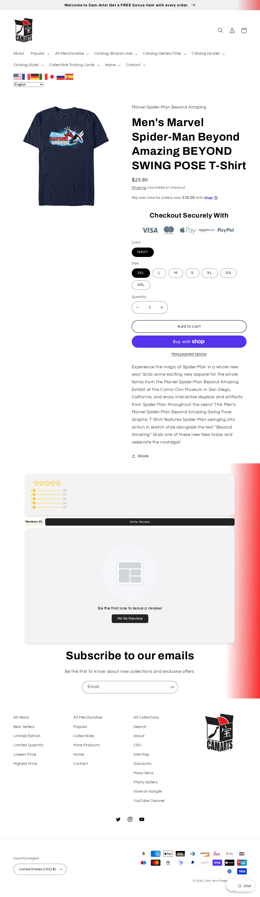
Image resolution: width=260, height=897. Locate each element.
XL (209, 273)
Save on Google (148, 791)
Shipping (139, 187)
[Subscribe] (172, 687)
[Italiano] (43, 76)
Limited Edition (26, 736)
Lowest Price (25, 754)
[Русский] (61, 76)
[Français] (26, 76)
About (139, 736)
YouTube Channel (149, 801)
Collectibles (83, 736)
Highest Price (25, 764)
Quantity (139, 297)
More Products (86, 745)
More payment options (189, 354)
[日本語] (52, 76)
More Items (144, 773)
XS (228, 273)
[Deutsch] (35, 76)
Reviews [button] (34, 521)
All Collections (146, 717)
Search (140, 727)
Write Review (140, 521)
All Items (21, 717)
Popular (80, 727)
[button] (39, 53)
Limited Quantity (28, 745)
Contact (80, 764)
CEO (138, 745)
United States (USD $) (37, 869)
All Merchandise (87, 717)
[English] (17, 76)
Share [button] (143, 456)
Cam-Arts (211, 880)
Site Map (142, 754)
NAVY (142, 252)
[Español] (69, 76)
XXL (141, 285)
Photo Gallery (146, 782)
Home (78, 754)
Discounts (143, 764)
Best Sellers (24, 727)
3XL (140, 273)
